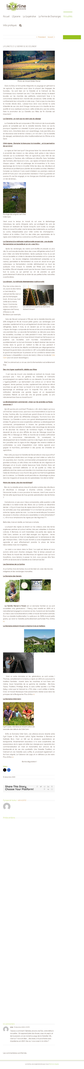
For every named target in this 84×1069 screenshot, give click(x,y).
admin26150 (22, 800)
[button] (20, 25)
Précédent (42, 37)
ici (4, 621)
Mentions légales (54, 1064)
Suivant (50, 37)
